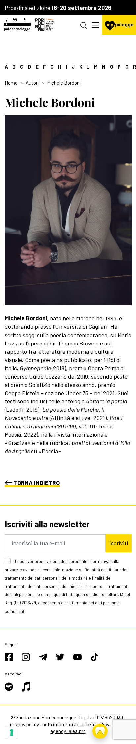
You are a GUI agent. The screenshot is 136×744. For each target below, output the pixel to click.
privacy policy (24, 724)
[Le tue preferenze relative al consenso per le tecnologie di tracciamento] (11, 732)
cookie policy (95, 724)
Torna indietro (37, 482)
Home (11, 83)
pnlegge (120, 24)
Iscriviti (118, 543)
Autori (32, 83)
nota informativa (60, 724)
